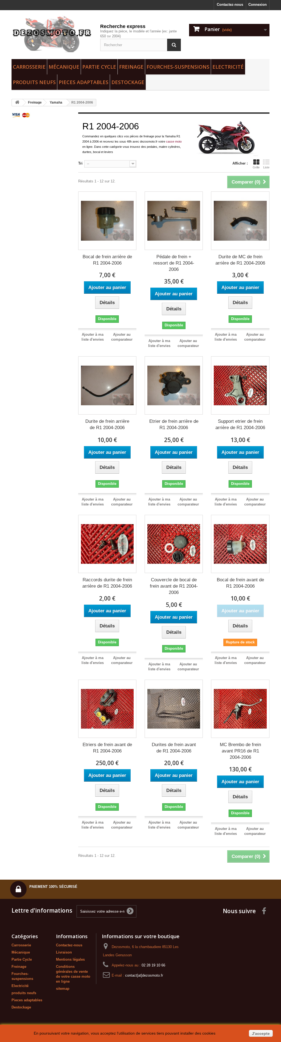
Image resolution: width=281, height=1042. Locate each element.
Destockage (127, 82)
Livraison (64, 952)
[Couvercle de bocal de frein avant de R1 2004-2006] (173, 544)
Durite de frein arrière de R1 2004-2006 (107, 424)
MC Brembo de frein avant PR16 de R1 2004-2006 (240, 751)
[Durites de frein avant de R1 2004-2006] (173, 708)
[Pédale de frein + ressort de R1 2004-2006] (173, 220)
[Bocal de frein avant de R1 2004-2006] (240, 544)
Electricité (228, 66)
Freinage (131, 66)
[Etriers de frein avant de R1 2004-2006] (107, 708)
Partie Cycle (99, 66)
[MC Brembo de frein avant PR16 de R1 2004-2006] (240, 708)
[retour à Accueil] (17, 102)
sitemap (62, 989)
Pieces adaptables (83, 82)
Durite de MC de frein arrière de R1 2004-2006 (240, 260)
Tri (80, 163)
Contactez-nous (230, 4)
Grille (256, 167)
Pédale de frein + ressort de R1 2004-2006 (173, 263)
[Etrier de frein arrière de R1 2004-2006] (173, 385)
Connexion (257, 4)
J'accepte (261, 1033)
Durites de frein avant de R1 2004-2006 (174, 748)
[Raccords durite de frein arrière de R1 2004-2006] (107, 544)
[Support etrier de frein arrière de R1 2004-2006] (240, 385)
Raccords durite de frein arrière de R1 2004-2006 (107, 583)
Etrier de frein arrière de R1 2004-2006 (173, 424)
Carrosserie (29, 66)
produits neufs (34, 82)
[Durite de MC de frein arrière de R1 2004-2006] (240, 220)
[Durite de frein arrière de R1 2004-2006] (107, 385)
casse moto (174, 141)
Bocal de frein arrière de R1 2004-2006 (107, 260)
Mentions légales (70, 959)
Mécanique (64, 66)
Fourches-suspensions (178, 66)
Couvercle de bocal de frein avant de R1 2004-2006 (174, 586)
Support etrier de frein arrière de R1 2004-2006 (240, 424)
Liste (266, 167)
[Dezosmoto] (52, 33)
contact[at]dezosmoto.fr (144, 975)
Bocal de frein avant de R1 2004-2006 (240, 583)
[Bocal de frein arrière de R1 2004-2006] (107, 220)
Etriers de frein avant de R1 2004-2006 (107, 748)
